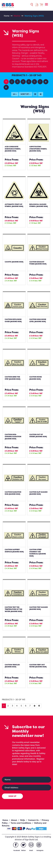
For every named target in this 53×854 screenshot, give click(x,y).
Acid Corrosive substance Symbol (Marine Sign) (13, 149)
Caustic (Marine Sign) (14, 262)
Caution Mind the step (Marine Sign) (12, 378)
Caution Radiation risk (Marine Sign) (13, 493)
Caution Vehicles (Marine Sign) (12, 666)
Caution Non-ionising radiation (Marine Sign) (13, 436)
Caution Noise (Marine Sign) (35, 378)
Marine (17, 15)
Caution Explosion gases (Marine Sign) (13, 320)
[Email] (31, 844)
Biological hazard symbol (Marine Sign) (38, 205)
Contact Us (33, 820)
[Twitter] (23, 844)
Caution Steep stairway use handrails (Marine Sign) (37, 552)
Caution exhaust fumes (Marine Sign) (37, 263)
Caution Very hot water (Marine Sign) (38, 666)
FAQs (22, 820)
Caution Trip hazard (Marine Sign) (38, 608)
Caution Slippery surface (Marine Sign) (14, 550)
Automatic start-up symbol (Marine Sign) (14, 205)
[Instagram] (38, 844)
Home (6, 15)
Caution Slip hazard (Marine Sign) (38, 493)
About (14, 820)
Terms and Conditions (21, 823)
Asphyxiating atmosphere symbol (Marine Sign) (38, 149)
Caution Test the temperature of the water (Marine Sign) (13, 609)
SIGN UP (12, 796)
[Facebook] (15, 844)
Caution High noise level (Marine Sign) (37, 320)
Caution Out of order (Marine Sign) (38, 435)
